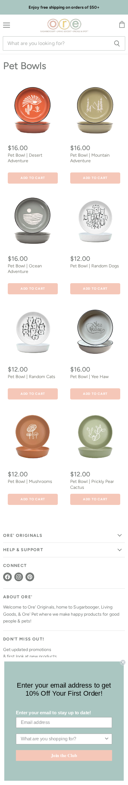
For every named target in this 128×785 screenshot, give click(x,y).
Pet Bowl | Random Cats (31, 376)
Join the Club (64, 755)
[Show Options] (106, 739)
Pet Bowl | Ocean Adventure (25, 268)
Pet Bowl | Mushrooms (30, 481)
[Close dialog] (123, 662)
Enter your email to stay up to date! (53, 712)
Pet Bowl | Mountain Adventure (90, 158)
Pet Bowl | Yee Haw (89, 376)
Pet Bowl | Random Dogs (94, 266)
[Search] (117, 43)
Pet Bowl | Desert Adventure (25, 158)
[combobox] (62, 739)
